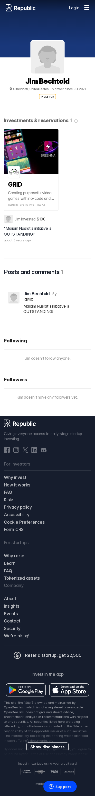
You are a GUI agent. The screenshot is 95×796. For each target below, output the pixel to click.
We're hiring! (16, 635)
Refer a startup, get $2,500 (53, 655)
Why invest (15, 477)
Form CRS (14, 529)
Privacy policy (18, 507)
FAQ (8, 492)
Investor (47, 96)
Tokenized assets (22, 578)
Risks (9, 499)
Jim (17, 219)
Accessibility (16, 514)
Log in (74, 7)
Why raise (14, 555)
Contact (12, 620)
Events (11, 613)
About (10, 598)
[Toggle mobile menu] (86, 7)
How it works (17, 484)
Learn (10, 563)
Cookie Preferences (24, 522)
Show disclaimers (47, 746)
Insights (11, 606)
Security (12, 628)
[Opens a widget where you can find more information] (60, 787)
